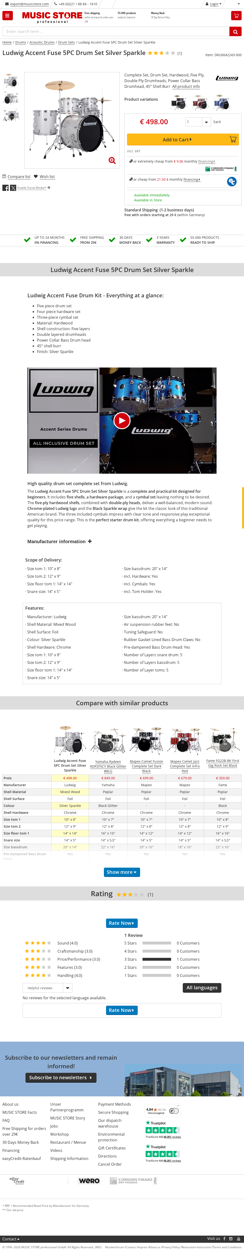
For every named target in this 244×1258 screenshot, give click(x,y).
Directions (107, 1156)
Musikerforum (114, 1247)
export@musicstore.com (29, 4)
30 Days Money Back (20, 1142)
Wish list (47, 176)
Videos (56, 1150)
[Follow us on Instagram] (231, 1238)
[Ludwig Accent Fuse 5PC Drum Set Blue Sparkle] (222, 102)
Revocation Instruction (196, 1247)
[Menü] (178, 1107)
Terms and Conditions (227, 1247)
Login (214, 4)
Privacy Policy (171, 1247)
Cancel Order (110, 1164)
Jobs (54, 1126)
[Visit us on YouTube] (239, 1238)
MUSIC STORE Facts (19, 1112)
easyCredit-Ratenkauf (21, 1158)
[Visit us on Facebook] (224, 1238)
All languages (202, 987)
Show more (120, 872)
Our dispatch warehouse (110, 1123)
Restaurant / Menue (68, 1142)
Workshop (59, 1134)
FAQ (6, 1120)
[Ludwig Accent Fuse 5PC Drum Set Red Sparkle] (200, 102)
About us (10, 1104)
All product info (186, 86)
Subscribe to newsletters (58, 1077)
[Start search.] (235, 31)
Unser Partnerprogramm (67, 1107)
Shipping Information (69, 1158)
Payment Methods (114, 1104)
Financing (11, 1150)
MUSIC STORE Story (67, 1118)
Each (217, 121)
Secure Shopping (113, 1112)
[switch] (174, 1111)
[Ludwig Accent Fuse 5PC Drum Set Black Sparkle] (179, 102)
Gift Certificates (112, 1148)
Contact (9, 1239)
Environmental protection (111, 1137)
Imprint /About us (148, 1247)
